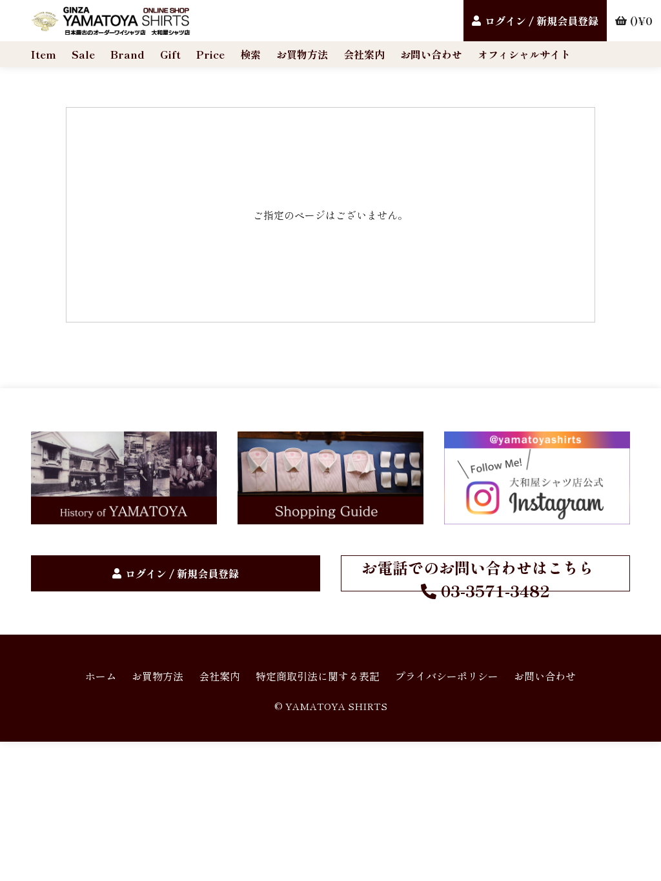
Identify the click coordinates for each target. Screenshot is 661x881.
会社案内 (364, 54)
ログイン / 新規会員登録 (541, 20)
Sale (83, 54)
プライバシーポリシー (446, 676)
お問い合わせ (431, 54)
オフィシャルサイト (524, 54)
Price (210, 54)
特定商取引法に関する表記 (318, 676)
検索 (250, 54)
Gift (170, 54)
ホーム (100, 676)
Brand (127, 54)
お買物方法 (302, 54)
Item (43, 54)
